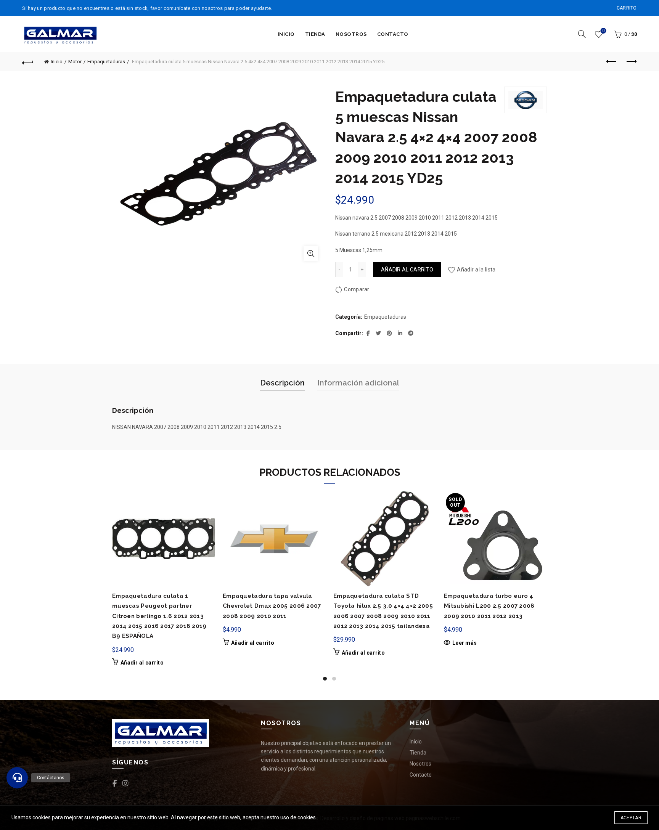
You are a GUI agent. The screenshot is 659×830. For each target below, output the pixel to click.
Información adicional (358, 382)
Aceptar (630, 817)
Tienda (315, 34)
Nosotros (351, 34)
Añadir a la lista (476, 269)
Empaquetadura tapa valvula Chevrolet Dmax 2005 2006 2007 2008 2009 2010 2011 (272, 606)
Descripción (282, 382)
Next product (631, 61)
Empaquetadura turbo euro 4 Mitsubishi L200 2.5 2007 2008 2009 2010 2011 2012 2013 (489, 606)
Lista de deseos (603, 31)
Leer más (464, 643)
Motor (75, 61)
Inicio (286, 34)
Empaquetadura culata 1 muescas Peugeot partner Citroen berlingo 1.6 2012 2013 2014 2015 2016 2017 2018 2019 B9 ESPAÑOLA (159, 616)
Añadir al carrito (407, 269)
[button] (17, 777)
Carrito (627, 8)
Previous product (612, 61)
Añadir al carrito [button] (142, 663)
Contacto (392, 34)
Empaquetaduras (106, 61)
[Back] (27, 61)
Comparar (356, 289)
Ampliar (311, 253)
